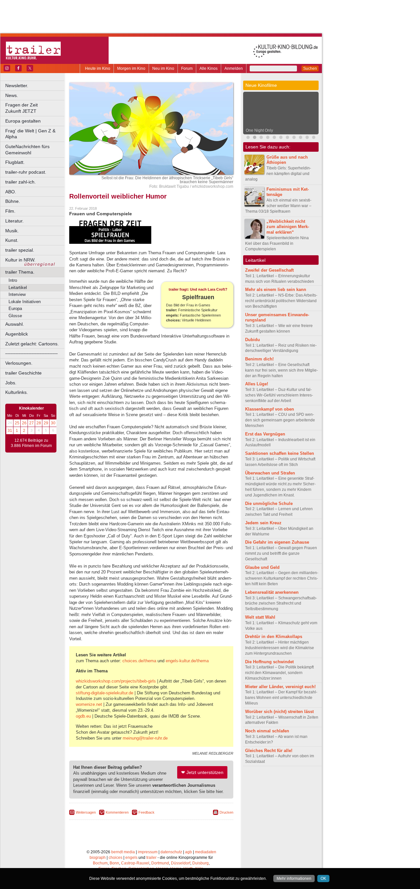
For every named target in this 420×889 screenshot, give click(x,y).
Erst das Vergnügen (265, 434)
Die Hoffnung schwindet (269, 661)
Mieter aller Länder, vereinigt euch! (280, 686)
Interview (17, 294)
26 (24, 423)
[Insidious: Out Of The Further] (248, 138)
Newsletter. (16, 85)
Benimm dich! (259, 359)
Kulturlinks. (16, 392)
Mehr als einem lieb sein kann (275, 289)
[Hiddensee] (313, 138)
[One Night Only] (254, 138)
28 (38, 423)
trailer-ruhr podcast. (25, 172)
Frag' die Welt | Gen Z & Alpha (30, 134)
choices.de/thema (139, 660)
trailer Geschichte (23, 373)
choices (115, 857)
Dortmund (160, 863)
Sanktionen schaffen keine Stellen (279, 453)
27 (31, 423)
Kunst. (11, 240)
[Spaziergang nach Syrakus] (261, 138)
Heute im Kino (97, 68)
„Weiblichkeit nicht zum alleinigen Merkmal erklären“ (287, 227)
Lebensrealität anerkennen (272, 592)
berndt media (123, 852)
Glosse (15, 315)
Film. (10, 211)
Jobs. (10, 382)
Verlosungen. (18, 363)
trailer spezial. (19, 250)
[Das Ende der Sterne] (267, 138)
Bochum (100, 863)
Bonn (114, 863)
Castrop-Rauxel (135, 863)
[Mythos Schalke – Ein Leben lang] (300, 138)
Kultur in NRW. (20, 259)
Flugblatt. (15, 162)
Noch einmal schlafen (267, 730)
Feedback (146, 812)
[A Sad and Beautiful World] (307, 138)
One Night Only (259, 130)
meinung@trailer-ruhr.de (145, 738)
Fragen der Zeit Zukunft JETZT (35, 108)
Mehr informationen (294, 878)
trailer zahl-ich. (20, 181)
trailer (151, 857)
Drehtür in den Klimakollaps (273, 636)
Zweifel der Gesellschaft (269, 270)
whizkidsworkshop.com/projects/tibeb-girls (116, 681)
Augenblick (16, 334)
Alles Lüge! (256, 383)
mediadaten (205, 852)
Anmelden (233, 68)
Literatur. (14, 220)
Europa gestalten (23, 121)
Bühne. (12, 201)
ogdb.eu (83, 716)
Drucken (226, 812)
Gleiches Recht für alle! (268, 750)
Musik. (12, 230)
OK (323, 878)
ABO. (10, 191)
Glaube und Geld (262, 567)
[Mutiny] (281, 138)
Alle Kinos (209, 68)
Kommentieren (117, 812)
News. (11, 95)
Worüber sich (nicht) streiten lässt (279, 711)
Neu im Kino (163, 68)
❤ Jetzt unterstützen (202, 772)
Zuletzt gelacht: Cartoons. (32, 343)
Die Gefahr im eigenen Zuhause (277, 542)
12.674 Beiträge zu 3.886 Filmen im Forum (31, 443)
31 (10, 430)
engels (131, 857)
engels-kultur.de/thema (187, 660)
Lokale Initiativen (25, 301)
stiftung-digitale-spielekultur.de (104, 692)
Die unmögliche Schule (269, 503)
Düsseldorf (180, 863)
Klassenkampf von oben (269, 409)
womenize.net (89, 704)
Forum (187, 68)
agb (188, 852)
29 (46, 423)
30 (53, 423)
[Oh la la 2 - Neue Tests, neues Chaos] (287, 138)
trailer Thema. (19, 272)
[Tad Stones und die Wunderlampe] (294, 138)
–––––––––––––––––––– (31, 353)
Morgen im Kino (131, 68)
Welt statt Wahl (260, 617)
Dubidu (252, 339)
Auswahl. (14, 324)
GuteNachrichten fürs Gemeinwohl (27, 149)
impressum (148, 852)
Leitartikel (18, 287)
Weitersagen (86, 812)
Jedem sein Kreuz (263, 522)
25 (17, 423)
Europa (15, 308)
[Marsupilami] (274, 138)
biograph (98, 857)
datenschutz (171, 852)
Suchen (310, 68)
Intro (13, 280)
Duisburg (200, 863)
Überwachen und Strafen (270, 473)
